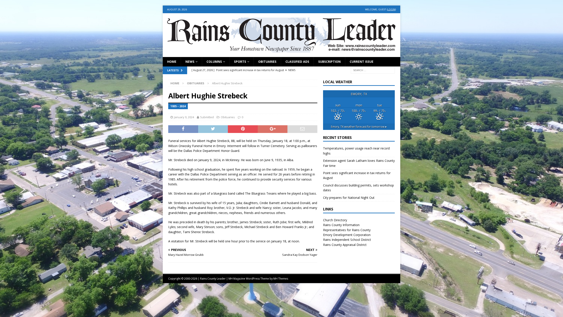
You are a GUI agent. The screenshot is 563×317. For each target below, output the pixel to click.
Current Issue (361, 61)
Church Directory (335, 220)
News (189, 61)
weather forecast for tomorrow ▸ (359, 127)
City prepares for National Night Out (349, 197)
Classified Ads (297, 61)
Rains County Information (341, 225)
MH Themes (280, 278)
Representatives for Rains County (347, 230)
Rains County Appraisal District (345, 245)
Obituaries (267, 61)
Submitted (207, 117)
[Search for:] (373, 70)
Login (391, 9)
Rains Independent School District (347, 240)
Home (171, 61)
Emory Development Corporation (347, 235)
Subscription (329, 61)
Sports (240, 61)
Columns (214, 61)
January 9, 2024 (184, 117)
